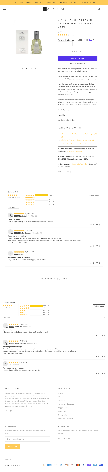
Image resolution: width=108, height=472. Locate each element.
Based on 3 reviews (14, 197)
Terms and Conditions (65, 418)
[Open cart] (104, 9)
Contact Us (61, 400)
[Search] (99, 9)
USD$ (7, 460)
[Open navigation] (4, 9)
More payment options (77, 63)
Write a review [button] (94, 195)
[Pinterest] (70, 171)
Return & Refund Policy (80, 164)
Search (60, 393)
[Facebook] (65, 171)
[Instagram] (11, 411)
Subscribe (12, 446)
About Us (61, 397)
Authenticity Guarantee (74, 151)
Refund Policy (62, 411)
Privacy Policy (62, 415)
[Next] (35, 68)
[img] (19, 214)
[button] (63, 35)
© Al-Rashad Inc (12, 465)
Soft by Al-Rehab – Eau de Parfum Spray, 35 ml (77, 144)
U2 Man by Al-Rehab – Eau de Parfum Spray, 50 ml (78, 140)
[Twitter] (68, 171)
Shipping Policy (63, 408)
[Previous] (22, 68)
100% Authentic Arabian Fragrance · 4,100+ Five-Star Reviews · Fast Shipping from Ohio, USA (54, 2)
